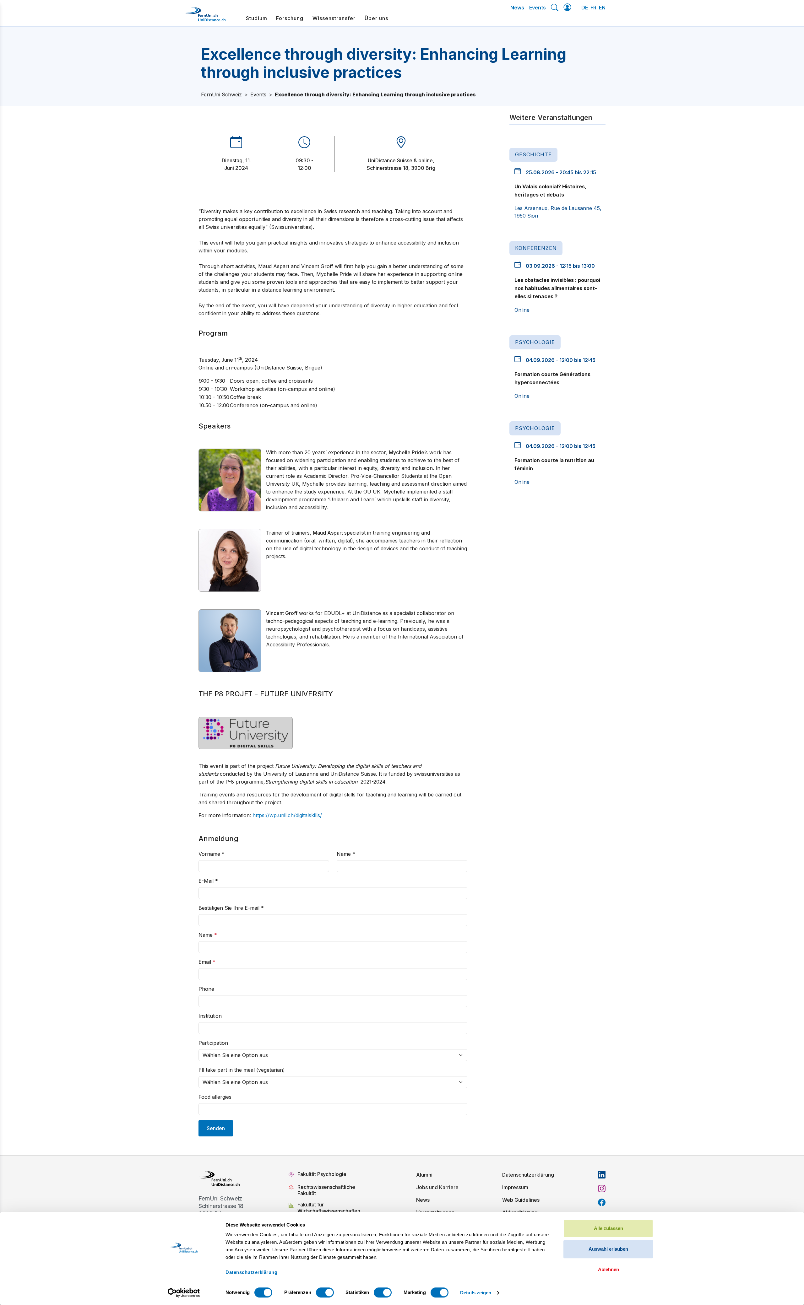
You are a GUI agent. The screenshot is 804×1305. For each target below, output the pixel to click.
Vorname (211, 854)
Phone (206, 989)
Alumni (424, 1175)
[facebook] (602, 1202)
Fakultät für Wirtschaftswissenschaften (328, 1207)
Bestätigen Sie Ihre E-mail (231, 908)
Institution (210, 1016)
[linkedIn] (602, 1174)
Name (346, 854)
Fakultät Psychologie (322, 1174)
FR (593, 7)
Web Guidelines (521, 1200)
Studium (256, 18)
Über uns (376, 18)
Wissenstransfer (334, 18)
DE (584, 7)
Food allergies (214, 1097)
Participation (213, 1043)
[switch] (325, 1292)
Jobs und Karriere (437, 1187)
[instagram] (602, 1188)
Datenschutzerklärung (528, 1175)
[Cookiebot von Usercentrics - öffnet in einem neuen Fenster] (183, 1292)
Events (537, 7)
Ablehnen (608, 1269)
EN (602, 7)
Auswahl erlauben (608, 1249)
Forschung (289, 18)
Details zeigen (475, 1292)
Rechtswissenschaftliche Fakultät (326, 1190)
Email (206, 962)
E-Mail (208, 881)
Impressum (515, 1187)
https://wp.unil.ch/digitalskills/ (287, 815)
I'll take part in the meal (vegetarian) (241, 1070)
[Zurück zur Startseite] (205, 16)
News (517, 7)
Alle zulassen (608, 1228)
